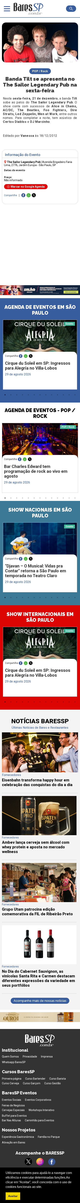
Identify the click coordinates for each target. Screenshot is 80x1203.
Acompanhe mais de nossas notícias (40, 1001)
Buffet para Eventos (14, 1115)
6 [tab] (34, 395)
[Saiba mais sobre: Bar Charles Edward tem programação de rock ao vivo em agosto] (40, 443)
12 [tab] (69, 395)
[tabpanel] (40, 355)
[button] (43, 1187)
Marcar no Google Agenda (28, 186)
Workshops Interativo (41, 1110)
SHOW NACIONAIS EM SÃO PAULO (40, 513)
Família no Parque (49, 1136)
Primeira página (11, 1078)
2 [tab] (11, 395)
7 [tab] (40, 395)
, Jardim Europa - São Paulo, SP (38, 163)
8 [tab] (46, 395)
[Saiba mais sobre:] (40, 542)
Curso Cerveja (10, 1083)
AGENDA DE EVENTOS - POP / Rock (40, 413)
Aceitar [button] (12, 1196)
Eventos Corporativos (38, 1099)
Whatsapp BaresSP (14, 1062)
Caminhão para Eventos (39, 1120)
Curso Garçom (31, 1083)
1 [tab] (5, 395)
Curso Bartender (35, 1078)
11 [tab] (63, 395)
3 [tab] (17, 395)
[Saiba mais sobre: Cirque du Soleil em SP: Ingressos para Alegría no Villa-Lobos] (40, 339)
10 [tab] (57, 395)
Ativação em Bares (13, 1142)
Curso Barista (57, 1078)
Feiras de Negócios (13, 1105)
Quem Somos (10, 1056)
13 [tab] (75, 395)
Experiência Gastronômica (18, 1136)
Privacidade (30, 1056)
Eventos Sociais (11, 1099)
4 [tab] (22, 395)
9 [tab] (52, 395)
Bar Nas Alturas (11, 1120)
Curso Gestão (52, 1083)
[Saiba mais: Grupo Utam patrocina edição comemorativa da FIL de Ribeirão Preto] (39, 901)
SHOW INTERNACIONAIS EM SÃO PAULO (40, 617)
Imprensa (47, 1056)
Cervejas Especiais (13, 1110)
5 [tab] (28, 395)
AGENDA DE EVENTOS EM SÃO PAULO (40, 310)
